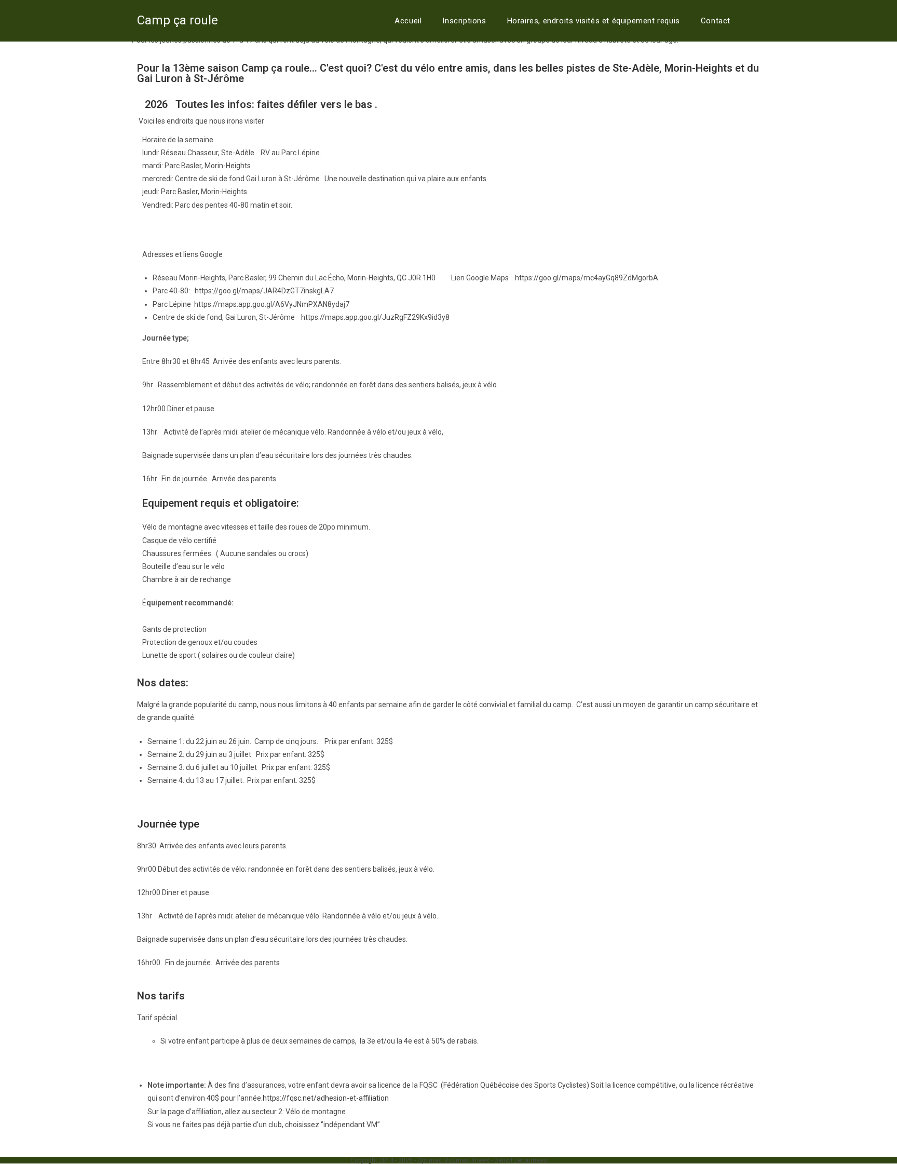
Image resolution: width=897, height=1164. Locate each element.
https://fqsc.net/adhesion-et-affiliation (326, 1098)
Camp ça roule (177, 20)
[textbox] (448, 380)
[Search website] (754, 21)
